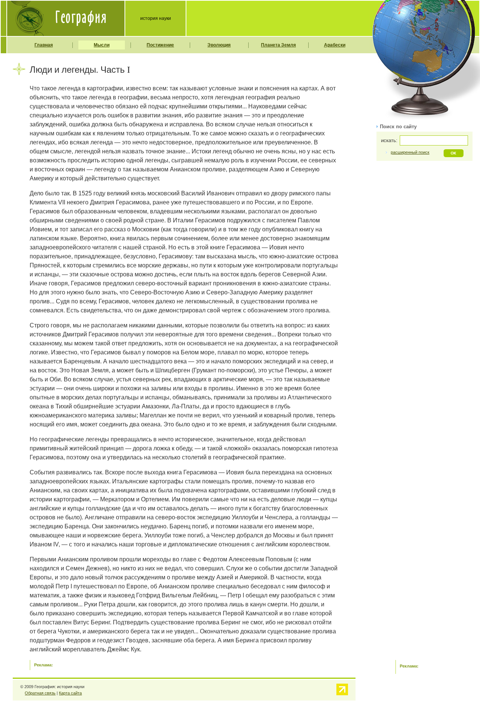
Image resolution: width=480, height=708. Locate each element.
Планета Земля (278, 45)
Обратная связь (40, 693)
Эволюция (219, 45)
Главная (43, 45)
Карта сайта (70, 693)
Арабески (334, 45)
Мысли (102, 45)
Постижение (160, 45)
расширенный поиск (410, 152)
